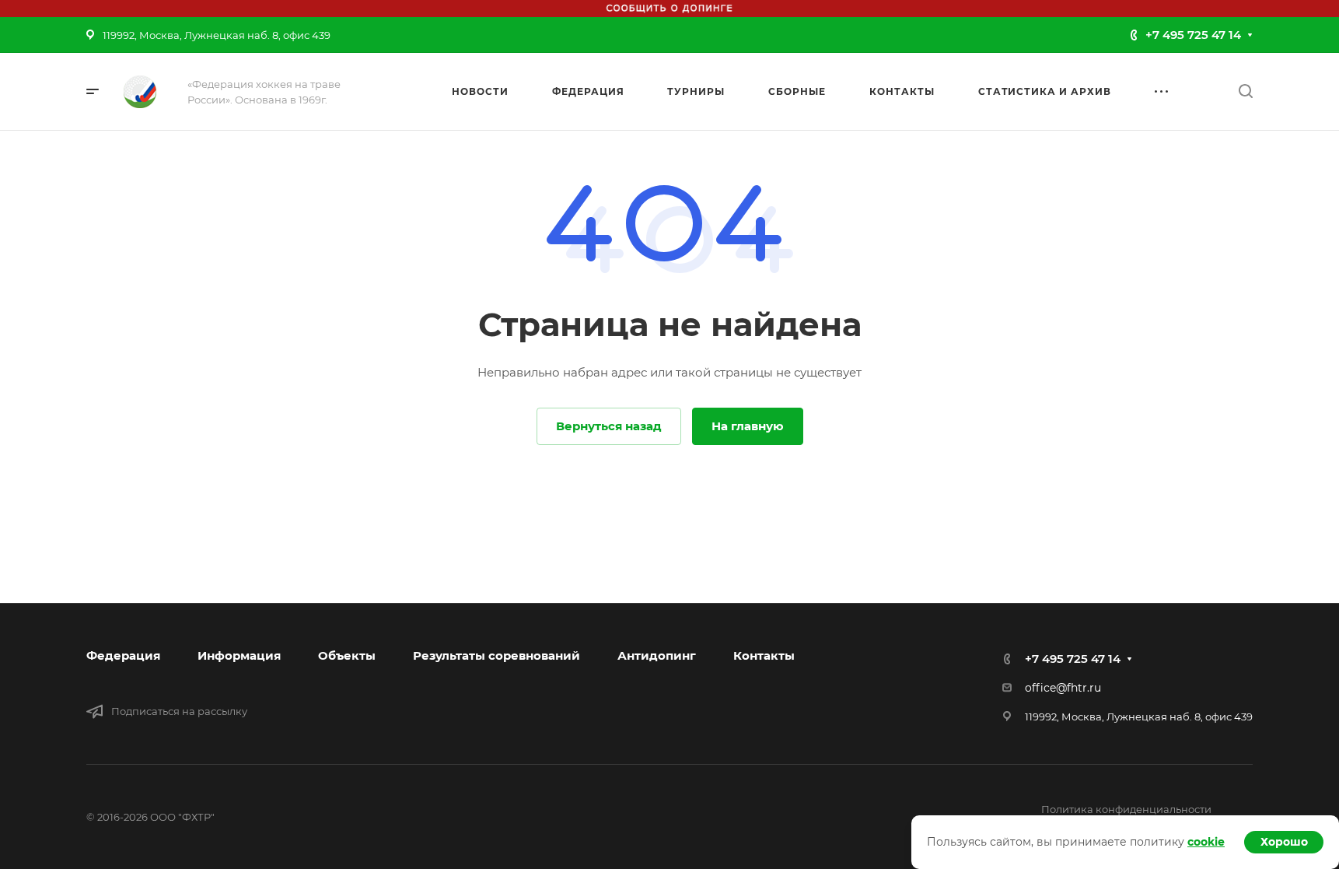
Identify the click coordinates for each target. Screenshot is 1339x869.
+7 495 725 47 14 (1193, 34)
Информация (239, 655)
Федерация (123, 655)
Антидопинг (656, 655)
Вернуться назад (609, 426)
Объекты (347, 655)
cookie (1206, 842)
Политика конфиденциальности (1126, 809)
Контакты (764, 655)
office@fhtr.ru (1063, 688)
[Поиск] (1245, 91)
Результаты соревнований (496, 655)
